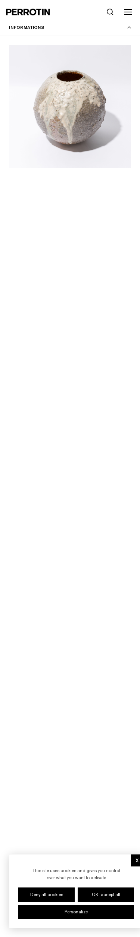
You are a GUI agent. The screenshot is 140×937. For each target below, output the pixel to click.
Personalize (76, 912)
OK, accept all (106, 895)
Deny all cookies (46, 895)
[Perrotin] (28, 12)
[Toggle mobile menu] (128, 12)
